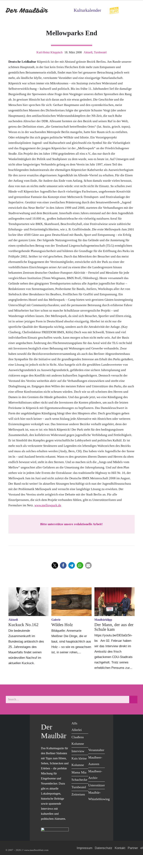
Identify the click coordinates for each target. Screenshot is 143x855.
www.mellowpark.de (47, 505)
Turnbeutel (100, 52)
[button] (55, 565)
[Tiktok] (92, 739)
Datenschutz (103, 848)
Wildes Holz (62, 624)
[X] (100, 724)
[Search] (133, 699)
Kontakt (120, 848)
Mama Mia (79, 772)
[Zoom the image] (114, 9)
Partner (133, 848)
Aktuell (88, 52)
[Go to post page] (28, 601)
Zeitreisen (78, 794)
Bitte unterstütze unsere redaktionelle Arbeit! (71, 524)
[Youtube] (92, 731)
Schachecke (79, 779)
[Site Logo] (27, 10)
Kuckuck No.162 (23, 624)
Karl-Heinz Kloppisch (49, 52)
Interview (78, 751)
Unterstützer (96, 785)
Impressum (84, 848)
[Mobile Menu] (132, 10)
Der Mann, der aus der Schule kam (114, 627)
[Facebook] (92, 724)
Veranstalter (96, 750)
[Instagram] (100, 731)
